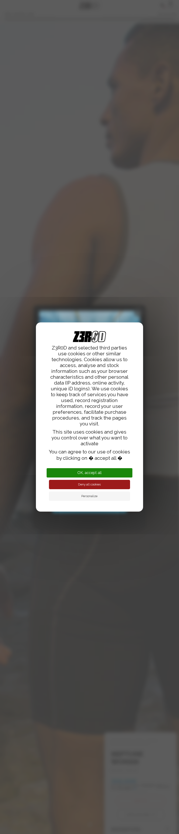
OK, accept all (89, 472)
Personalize (89, 496)
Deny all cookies (89, 484)
